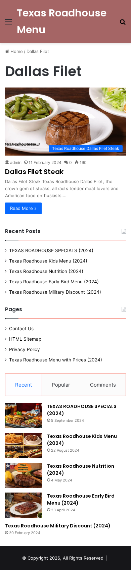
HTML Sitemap (25, 339)
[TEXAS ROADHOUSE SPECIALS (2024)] (23, 415)
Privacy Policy (24, 349)
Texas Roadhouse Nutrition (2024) (46, 271)
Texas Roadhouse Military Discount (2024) (55, 292)
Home (16, 51)
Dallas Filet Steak (34, 171)
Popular (61, 385)
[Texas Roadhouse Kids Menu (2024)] (23, 445)
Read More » (23, 208)
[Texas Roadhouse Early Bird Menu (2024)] (23, 505)
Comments (103, 385)
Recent (23, 385)
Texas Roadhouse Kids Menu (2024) (48, 261)
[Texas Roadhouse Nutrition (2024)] (23, 475)
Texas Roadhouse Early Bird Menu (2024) (54, 281)
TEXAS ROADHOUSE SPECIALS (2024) (51, 250)
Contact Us (21, 328)
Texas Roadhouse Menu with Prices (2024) (55, 359)
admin (15, 162)
